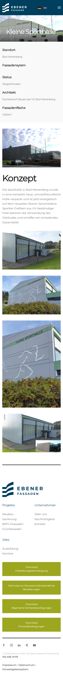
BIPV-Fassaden (12, 524)
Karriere (7, 553)
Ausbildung (10, 548)
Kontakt (39, 524)
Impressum (9, 664)
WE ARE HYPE (10, 656)
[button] (59, 7)
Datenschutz (26, 664)
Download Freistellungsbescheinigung (31, 569)
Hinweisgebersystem (15, 669)
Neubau (7, 514)
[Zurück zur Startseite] (14, 7)
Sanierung (9, 519)
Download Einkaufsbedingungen (31, 624)
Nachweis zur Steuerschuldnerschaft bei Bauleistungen (31, 587)
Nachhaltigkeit (44, 519)
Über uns (40, 514)
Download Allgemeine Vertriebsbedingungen (31, 606)
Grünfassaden (12, 529)
